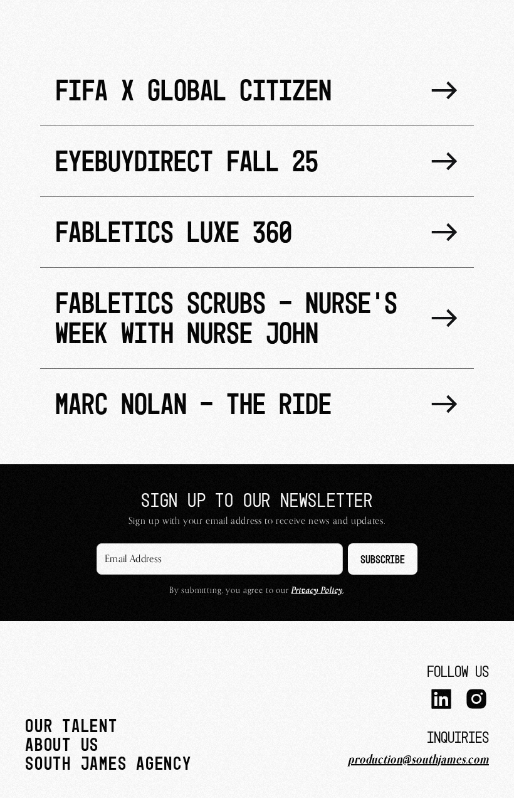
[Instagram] (476, 700)
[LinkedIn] (441, 700)
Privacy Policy (317, 590)
